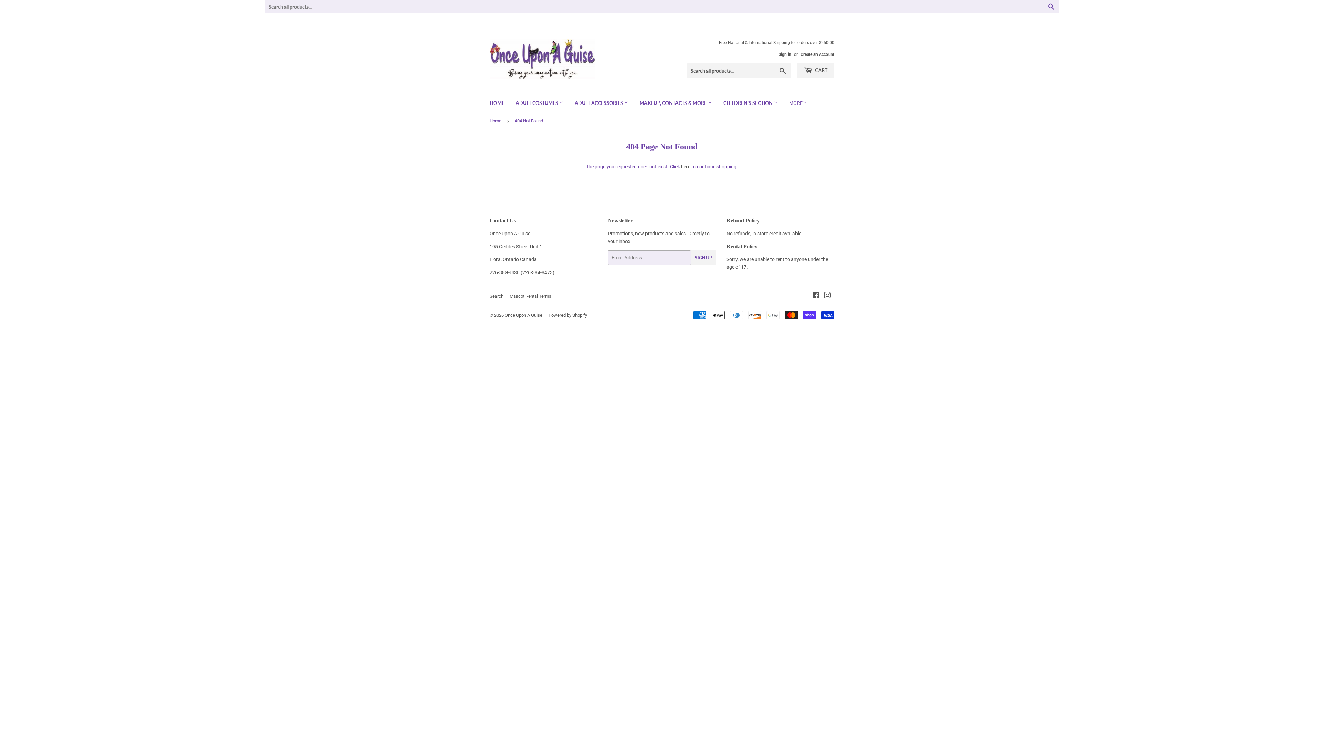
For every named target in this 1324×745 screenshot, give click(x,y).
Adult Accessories (599, 103)
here (685, 166)
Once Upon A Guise (523, 315)
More (796, 103)
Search (496, 296)
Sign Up (703, 257)
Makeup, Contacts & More (674, 103)
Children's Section (748, 103)
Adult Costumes (537, 103)
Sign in (785, 54)
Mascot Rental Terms (530, 296)
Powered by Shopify (568, 315)
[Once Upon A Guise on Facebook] (816, 296)
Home (497, 103)
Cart (821, 70)
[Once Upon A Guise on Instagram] (827, 296)
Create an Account (817, 54)
